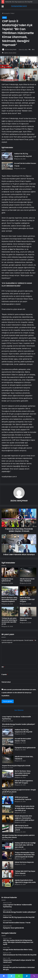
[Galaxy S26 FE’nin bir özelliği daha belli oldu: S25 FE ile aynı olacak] (7, 845)
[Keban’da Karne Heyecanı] (28, 611)
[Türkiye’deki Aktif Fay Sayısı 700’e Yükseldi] (7, 874)
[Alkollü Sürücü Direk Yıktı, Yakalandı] (28, 572)
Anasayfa (6, 13)
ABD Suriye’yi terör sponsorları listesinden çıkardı (23, 828)
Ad (3, 667)
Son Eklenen (19, 710)
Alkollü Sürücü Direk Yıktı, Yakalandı (27, 580)
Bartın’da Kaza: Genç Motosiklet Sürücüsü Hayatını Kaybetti (9, 599)
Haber (12, 13)
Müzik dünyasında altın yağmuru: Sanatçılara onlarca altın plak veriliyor (24, 818)
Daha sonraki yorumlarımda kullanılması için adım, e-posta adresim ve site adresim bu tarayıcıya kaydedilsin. (19, 692)
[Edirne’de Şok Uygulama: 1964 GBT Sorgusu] (28, 591)
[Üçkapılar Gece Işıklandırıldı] (10, 572)
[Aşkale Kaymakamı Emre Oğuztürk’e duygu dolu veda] (7, 883)
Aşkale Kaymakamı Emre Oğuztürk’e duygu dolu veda (25, 881)
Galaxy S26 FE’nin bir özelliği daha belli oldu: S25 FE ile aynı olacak (25, 845)
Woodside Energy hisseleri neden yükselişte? (18, 724)
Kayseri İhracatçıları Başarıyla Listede (16, 766)
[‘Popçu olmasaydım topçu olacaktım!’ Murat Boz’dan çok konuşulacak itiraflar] (7, 855)
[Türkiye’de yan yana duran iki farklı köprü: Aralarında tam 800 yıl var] (10, 611)
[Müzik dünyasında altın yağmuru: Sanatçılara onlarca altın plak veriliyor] (7, 818)
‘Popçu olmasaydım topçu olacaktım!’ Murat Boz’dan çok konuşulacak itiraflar (25, 855)
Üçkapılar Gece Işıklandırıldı (7, 580)
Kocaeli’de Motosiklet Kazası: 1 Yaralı (23, 740)
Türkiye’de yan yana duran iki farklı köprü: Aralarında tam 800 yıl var (9, 621)
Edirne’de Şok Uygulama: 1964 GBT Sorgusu (27, 599)
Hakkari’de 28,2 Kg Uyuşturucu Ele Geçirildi (18, 2)
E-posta (5, 674)
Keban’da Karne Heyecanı (26, 619)
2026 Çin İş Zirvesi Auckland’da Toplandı (23, 798)
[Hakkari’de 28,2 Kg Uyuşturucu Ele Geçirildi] (7, 156)
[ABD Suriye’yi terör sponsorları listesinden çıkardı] (7, 828)
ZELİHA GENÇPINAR (10, 49)
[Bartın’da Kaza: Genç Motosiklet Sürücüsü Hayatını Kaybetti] (10, 591)
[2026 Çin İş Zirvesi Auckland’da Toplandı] (7, 800)
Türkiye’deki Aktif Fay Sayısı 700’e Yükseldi (25, 872)
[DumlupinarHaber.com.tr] (19, 6)
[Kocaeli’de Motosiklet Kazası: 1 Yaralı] (7, 166)
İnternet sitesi (6, 682)
